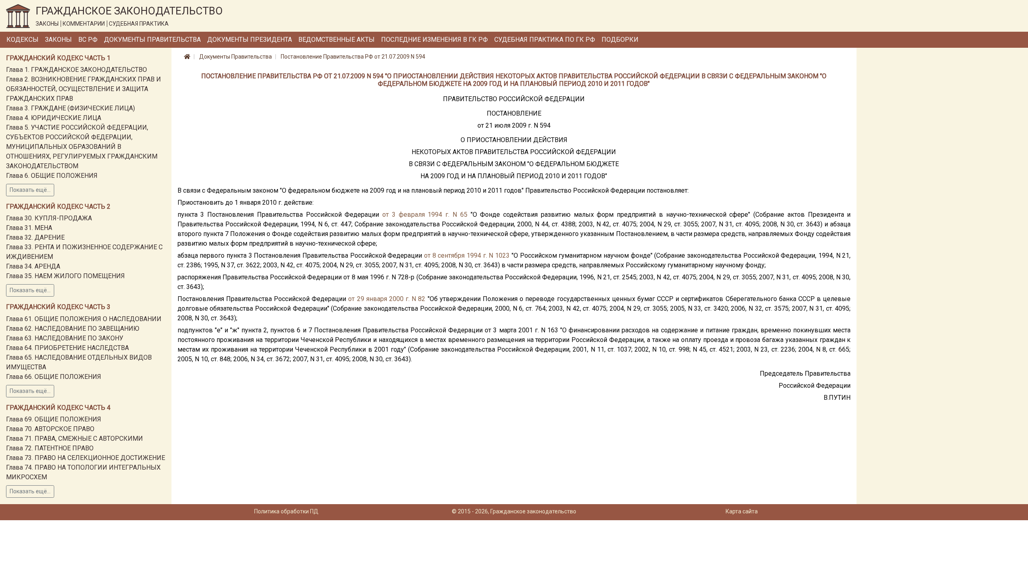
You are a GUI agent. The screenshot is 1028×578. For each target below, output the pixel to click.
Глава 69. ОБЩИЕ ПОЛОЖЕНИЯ (53, 419)
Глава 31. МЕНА (29, 228)
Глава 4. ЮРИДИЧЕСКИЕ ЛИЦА (53, 118)
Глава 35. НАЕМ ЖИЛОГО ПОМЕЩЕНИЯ (65, 276)
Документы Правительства (152, 39)
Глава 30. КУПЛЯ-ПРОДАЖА (49, 218)
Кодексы (22, 39)
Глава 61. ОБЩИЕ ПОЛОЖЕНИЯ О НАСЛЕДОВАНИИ (83, 319)
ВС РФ (88, 39)
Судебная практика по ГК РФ (544, 39)
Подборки (620, 39)
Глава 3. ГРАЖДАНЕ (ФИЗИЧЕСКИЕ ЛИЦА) (70, 108)
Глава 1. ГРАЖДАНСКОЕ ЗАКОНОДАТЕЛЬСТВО (76, 69)
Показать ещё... (30, 190)
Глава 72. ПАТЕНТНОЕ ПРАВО (50, 448)
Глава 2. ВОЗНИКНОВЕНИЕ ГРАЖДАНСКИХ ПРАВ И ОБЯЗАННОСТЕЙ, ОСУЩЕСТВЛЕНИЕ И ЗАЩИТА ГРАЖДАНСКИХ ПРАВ (83, 88)
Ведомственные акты (336, 39)
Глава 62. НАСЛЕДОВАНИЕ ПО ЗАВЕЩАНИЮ (72, 328)
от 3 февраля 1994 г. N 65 (424, 214)
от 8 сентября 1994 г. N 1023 (467, 255)
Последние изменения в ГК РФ (434, 39)
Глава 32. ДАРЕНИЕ (35, 237)
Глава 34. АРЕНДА (33, 266)
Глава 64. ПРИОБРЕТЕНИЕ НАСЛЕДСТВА (67, 348)
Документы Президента (249, 39)
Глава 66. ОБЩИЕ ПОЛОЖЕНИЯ (53, 377)
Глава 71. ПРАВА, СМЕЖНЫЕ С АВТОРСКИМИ (74, 438)
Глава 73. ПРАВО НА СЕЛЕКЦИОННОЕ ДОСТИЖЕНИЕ (85, 458)
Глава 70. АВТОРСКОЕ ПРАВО (50, 429)
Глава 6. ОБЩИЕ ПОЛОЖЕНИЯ (52, 175)
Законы (58, 39)
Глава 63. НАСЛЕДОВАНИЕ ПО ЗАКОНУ (64, 338)
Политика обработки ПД (286, 511)
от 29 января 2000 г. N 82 (386, 299)
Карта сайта (742, 511)
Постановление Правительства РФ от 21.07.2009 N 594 (353, 56)
